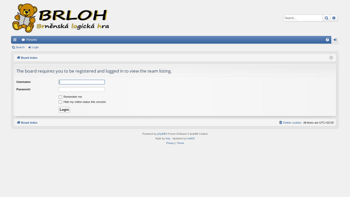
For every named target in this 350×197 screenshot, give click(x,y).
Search (20, 47)
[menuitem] (327, 40)
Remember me (72, 96)
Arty (168, 138)
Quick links (16, 41)
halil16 (191, 138)
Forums (31, 40)
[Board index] (60, 18)
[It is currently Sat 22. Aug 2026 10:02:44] (331, 58)
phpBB (161, 133)
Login (35, 47)
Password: (23, 89)
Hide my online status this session (84, 101)
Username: (23, 81)
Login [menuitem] (336, 41)
